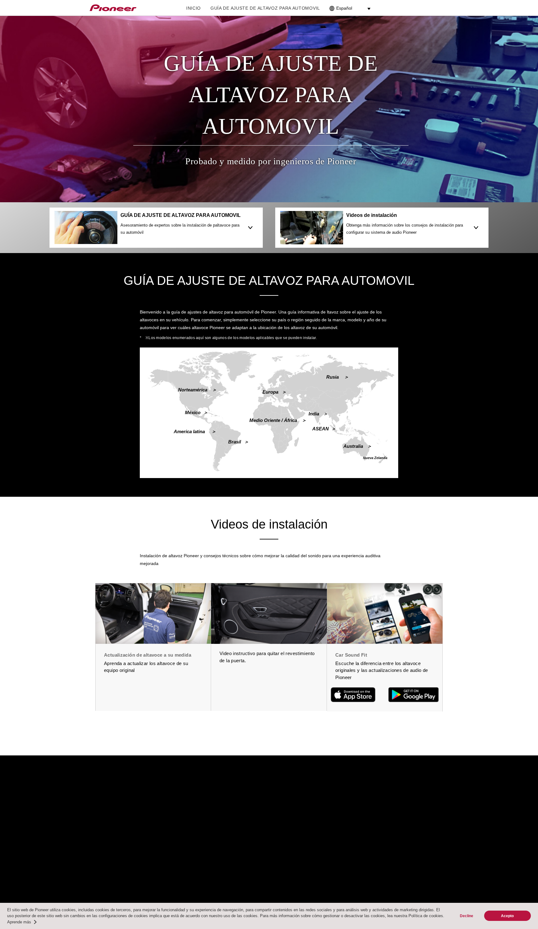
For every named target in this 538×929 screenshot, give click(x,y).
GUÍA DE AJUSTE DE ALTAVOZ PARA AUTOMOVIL (265, 8)
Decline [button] (466, 916)
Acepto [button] (507, 916)
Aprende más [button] (19, 922)
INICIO (193, 8)
